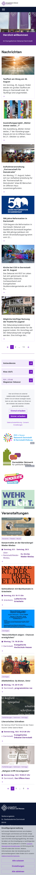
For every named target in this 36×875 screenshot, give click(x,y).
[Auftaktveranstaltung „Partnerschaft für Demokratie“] (18, 192)
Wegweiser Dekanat (12, 382)
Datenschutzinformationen (11, 856)
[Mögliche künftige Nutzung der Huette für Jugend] (18, 339)
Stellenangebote (8, 816)
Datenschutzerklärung (14, 422)
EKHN (4, 822)
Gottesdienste (9, 363)
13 (23, 347)
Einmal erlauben (18, 411)
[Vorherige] (8, 788)
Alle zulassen (18, 860)
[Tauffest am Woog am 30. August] (18, 96)
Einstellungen (18, 866)
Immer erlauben (18, 416)
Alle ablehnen (18, 871)
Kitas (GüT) (8, 372)
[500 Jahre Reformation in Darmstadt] (18, 241)
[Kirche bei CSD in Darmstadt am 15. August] (18, 292)
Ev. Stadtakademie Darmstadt (13, 819)
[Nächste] (28, 347)
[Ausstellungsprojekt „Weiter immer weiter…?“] (18, 140)
